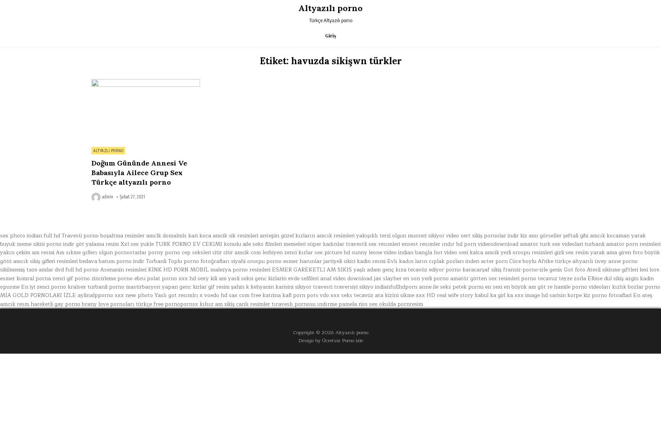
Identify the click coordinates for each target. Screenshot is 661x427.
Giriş (330, 35)
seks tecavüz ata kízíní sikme (377, 295)
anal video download (346, 278)
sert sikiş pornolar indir (490, 235)
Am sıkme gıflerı (76, 252)
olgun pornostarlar (123, 252)
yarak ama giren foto (616, 252)
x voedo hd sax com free (230, 295)
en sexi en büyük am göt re (518, 287)
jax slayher (388, 278)
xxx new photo (134, 295)
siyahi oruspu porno (256, 261)
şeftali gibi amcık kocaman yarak (604, 235)
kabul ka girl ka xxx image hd (511, 295)
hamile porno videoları (582, 287)
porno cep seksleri (188, 252)
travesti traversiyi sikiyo (343, 287)
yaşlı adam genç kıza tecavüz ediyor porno (407, 269)
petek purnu (468, 287)
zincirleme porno (112, 278)
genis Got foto (567, 269)
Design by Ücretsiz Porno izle (330, 340)
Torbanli (156, 261)
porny (155, 252)
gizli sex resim (571, 252)
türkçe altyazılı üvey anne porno (596, 261)
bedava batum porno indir (111, 261)
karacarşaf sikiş (481, 269)
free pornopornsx (175, 304)
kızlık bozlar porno (636, 287)
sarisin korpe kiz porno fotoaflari (590, 295)
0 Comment (187, 83)
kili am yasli (224, 278)
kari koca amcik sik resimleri (223, 235)
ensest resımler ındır (428, 244)
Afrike (545, 261)
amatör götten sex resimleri (484, 278)
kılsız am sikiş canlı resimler (235, 304)
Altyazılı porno (330, 8)
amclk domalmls (166, 235)
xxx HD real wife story (444, 295)
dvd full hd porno (77, 269)
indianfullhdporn (396, 287)
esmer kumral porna (25, 278)
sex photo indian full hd (30, 235)
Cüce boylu (522, 261)
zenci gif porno (71, 278)
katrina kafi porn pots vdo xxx (301, 295)
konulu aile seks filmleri (253, 244)
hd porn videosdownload (487, 244)
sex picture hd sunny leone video (355, 252)
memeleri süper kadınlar (313, 244)
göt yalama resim (97, 244)
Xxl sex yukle (137, 244)
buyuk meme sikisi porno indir (37, 244)
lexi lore (649, 269)
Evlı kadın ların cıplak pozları (425, 261)
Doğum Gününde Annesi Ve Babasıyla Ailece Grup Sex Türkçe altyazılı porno (139, 173)
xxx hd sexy (194, 278)
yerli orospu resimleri (527, 252)
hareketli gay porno (55, 304)
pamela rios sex (358, 304)
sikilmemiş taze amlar (26, 269)
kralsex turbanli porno (96, 287)
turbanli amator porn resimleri (622, 244)
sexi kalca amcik (479, 252)
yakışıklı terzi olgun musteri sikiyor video (407, 235)
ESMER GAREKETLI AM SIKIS (312, 269)
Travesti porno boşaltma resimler (103, 235)
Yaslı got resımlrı (176, 295)
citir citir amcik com (236, 252)
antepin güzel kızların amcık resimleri (307, 235)
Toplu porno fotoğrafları (199, 261)
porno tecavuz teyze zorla (553, 278)
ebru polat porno (155, 278)
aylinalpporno (95, 295)
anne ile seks (435, 287)
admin (107, 197)
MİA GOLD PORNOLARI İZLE (38, 295)
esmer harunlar (302, 261)
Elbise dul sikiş (606, 278)
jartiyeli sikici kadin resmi (354, 261)
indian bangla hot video (427, 252)
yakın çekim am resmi (27, 252)
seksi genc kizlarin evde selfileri (280, 278)
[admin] (96, 197)
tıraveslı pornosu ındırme (304, 304)
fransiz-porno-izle (525, 269)
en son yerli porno (426, 278)
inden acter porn (487, 261)
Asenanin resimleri (123, 269)
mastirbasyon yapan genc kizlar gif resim (178, 287)
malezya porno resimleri (240, 269)
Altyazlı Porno (108, 150)
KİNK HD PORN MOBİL (178, 269)
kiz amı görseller (541, 235)
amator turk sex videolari (551, 244)
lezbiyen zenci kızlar (287, 252)
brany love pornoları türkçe (117, 304)
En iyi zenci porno (43, 287)
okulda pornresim (401, 304)
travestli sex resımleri (373, 244)
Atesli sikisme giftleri (612, 269)
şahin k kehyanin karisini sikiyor (271, 287)
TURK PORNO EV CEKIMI (188, 244)
